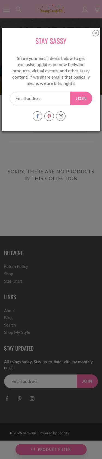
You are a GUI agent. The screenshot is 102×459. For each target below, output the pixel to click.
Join (81, 98)
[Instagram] (61, 116)
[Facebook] (37, 116)
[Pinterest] (49, 116)
